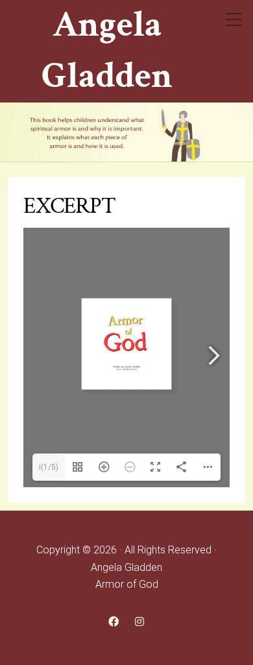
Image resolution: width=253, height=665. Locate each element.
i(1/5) (48, 467)
